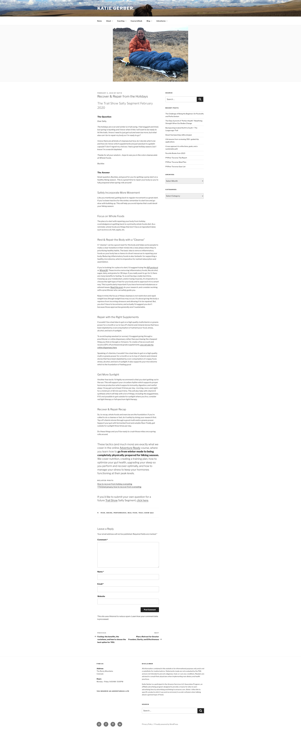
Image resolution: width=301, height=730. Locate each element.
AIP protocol (152, 267)
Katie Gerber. (116, 8)
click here (142, 500)
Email (100, 584)
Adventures (161, 21)
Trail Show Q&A (146, 513)
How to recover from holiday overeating (114, 484)
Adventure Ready (130, 447)
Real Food (132, 513)
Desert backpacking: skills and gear (178, 135)
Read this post (116, 287)
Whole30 (104, 270)
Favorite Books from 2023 (175, 153)
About (108, 21)
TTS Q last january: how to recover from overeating (119, 487)
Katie (119, 93)
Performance (120, 513)
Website (101, 596)
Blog (148, 21)
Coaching (121, 21)
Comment (102, 540)
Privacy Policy (147, 724)
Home (99, 21)
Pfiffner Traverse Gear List (175, 167)
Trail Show (111, 500)
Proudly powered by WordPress (166, 724)
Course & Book (136, 21)
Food (103, 513)
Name (100, 572)
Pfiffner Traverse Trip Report (176, 158)
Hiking (109, 513)
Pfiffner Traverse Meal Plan (175, 162)
